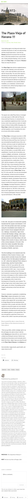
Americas (8, 42)
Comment (21, 485)
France (19, 42)
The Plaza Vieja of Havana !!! (13, 35)
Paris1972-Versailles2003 (11, 12)
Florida (15, 42)
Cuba (12, 42)
